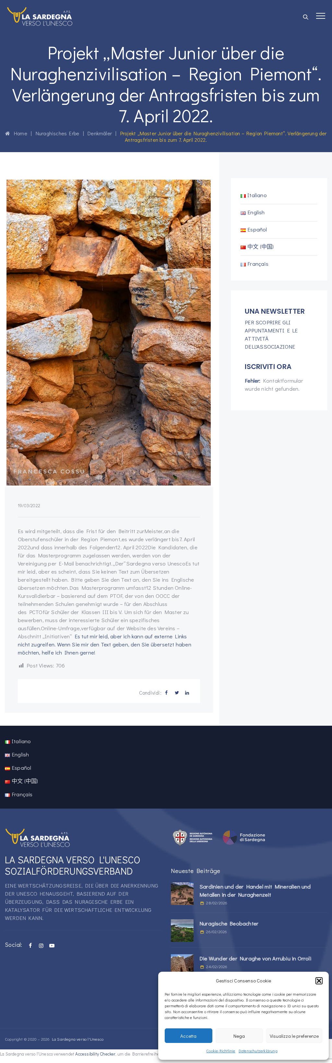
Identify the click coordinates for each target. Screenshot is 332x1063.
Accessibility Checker (95, 1054)
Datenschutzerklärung (258, 1050)
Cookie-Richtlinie (220, 1050)
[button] (319, 981)
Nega (239, 1036)
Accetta (188, 1036)
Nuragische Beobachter (228, 923)
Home (18, 133)
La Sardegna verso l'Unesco (77, 1039)
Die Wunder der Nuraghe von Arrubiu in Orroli (255, 958)
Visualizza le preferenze (294, 1036)
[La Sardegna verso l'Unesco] (39, 16)
